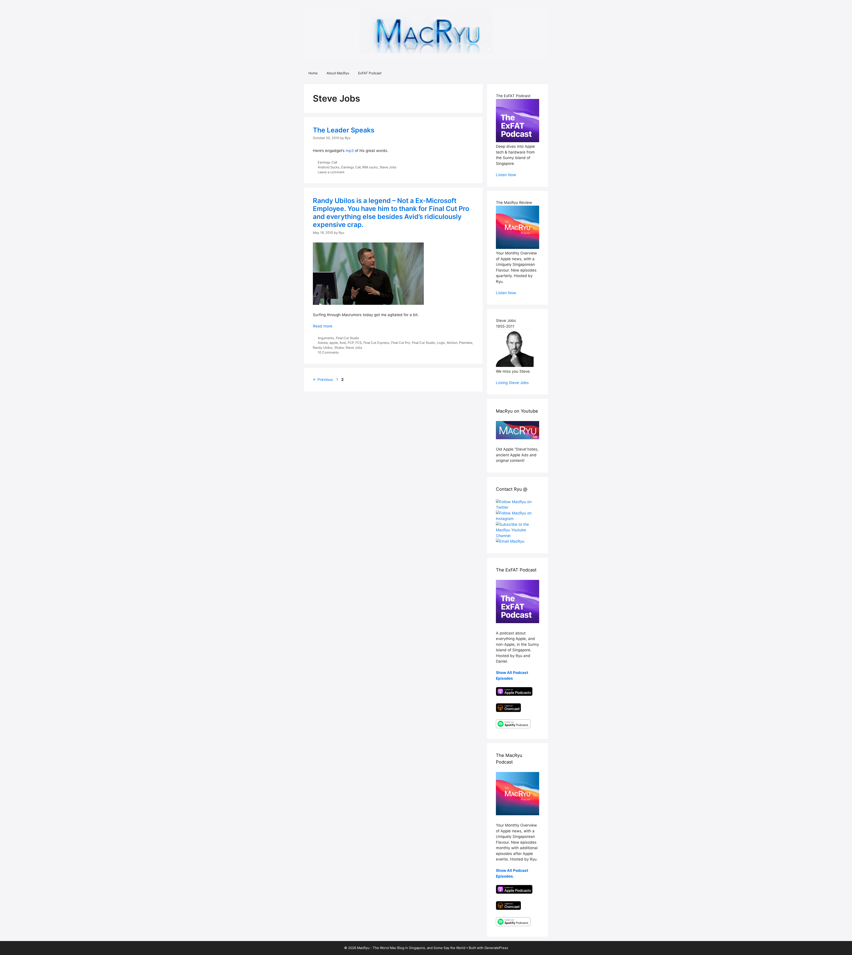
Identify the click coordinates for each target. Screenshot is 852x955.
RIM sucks (370, 167)
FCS (358, 343)
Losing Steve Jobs (512, 382)
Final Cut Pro (400, 343)
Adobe (323, 343)
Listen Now (506, 175)
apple (333, 343)
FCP (351, 343)
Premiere (465, 343)
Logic (441, 343)
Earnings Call (327, 162)
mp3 (350, 150)
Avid (342, 343)
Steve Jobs (388, 167)
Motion (452, 343)
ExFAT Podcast (369, 73)
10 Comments (328, 352)
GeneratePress (496, 948)
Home (313, 73)
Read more (322, 326)
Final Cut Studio (347, 338)
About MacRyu (338, 73)
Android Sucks (328, 167)
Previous (323, 379)
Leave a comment (331, 172)
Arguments (326, 338)
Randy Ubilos (323, 347)
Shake (339, 347)
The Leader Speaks (343, 130)
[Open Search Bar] (541, 73)
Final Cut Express (376, 343)
